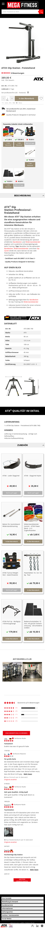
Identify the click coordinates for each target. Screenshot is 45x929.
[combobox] (22, 11)
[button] (41, 98)
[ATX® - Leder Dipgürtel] (19, 178)
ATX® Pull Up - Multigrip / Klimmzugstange (11, 622)
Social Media (6, 919)
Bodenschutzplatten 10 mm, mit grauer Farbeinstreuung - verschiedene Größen (33, 624)
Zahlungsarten (7, 912)
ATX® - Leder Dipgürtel (11, 476)
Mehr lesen (28, 774)
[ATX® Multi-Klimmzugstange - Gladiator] (19, 136)
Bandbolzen (17, 242)
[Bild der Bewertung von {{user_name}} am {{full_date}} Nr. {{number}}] (8, 832)
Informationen (7, 908)
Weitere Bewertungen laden (22, 880)
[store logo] (22, 5)
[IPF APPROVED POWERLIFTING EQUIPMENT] (11, 927)
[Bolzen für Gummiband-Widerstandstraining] (30, 156)
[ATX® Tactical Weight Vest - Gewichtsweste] (30, 136)
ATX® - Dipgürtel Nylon (32, 476)
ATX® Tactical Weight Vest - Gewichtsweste (10, 574)
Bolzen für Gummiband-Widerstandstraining (11, 525)
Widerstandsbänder (33, 242)
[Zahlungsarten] (11, 103)
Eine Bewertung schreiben (16, 733)
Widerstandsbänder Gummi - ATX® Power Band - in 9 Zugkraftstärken (32, 527)
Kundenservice (7, 905)
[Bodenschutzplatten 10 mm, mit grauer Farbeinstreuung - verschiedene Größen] (8, 178)
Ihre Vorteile (6, 898)
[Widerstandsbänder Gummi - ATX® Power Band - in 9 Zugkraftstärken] (8, 136)
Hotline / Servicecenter (10, 915)
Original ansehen (10, 779)
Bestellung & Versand (10, 902)
